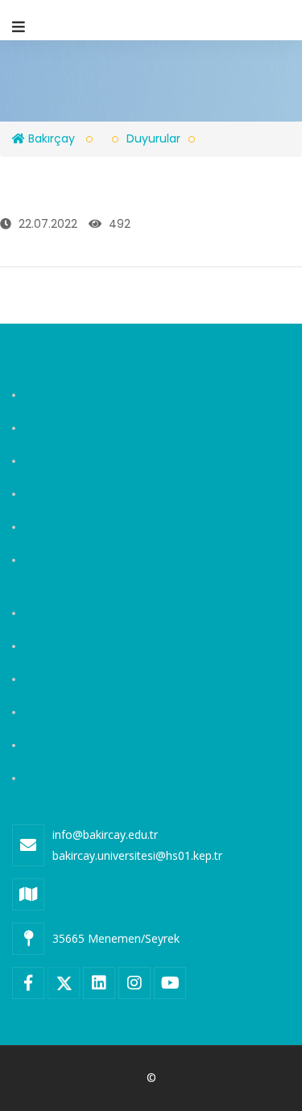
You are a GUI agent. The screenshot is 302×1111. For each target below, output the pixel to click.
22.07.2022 (46, 224)
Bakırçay (50, 138)
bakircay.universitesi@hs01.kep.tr (137, 855)
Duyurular (153, 138)
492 (117, 224)
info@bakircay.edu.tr (105, 834)
